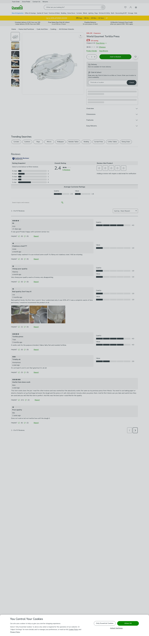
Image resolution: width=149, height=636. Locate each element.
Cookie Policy (73, 629)
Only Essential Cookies (105, 623)
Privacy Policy (15, 632)
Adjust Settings (116, 628)
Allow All (128, 623)
